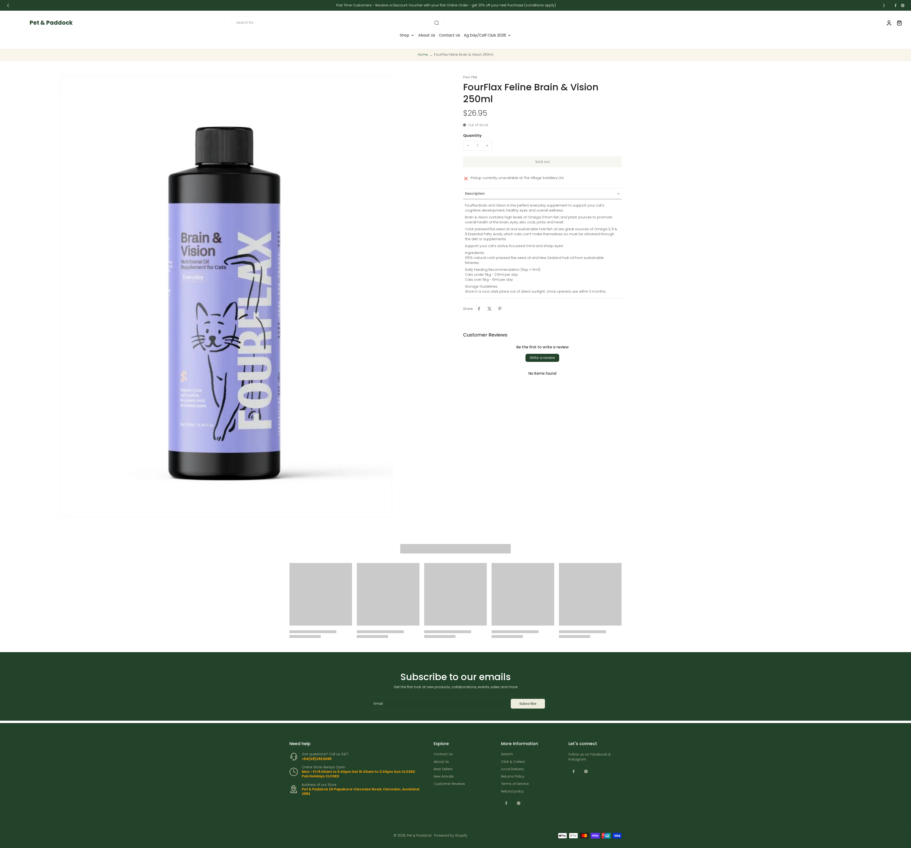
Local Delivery (512, 769)
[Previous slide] (8, 5)
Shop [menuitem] (404, 35)
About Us (441, 762)
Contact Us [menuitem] (449, 35)
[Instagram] (902, 5)
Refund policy (512, 791)
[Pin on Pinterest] (500, 309)
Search (507, 754)
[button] (542, 161)
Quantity (472, 135)
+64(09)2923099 (316, 758)
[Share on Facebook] (479, 309)
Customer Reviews (449, 784)
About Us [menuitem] (426, 35)
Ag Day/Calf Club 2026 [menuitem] (485, 35)
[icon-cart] (899, 23)
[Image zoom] (226, 296)
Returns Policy (512, 776)
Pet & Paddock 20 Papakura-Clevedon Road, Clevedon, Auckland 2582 (360, 791)
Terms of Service (515, 784)
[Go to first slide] (884, 5)
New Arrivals (444, 776)
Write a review (542, 357)
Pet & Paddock (419, 835)
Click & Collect (513, 762)
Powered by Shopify (450, 835)
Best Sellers (443, 769)
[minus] (468, 145)
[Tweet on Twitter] (489, 309)
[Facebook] (895, 5)
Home (423, 54)
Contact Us (443, 754)
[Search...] (436, 22)
